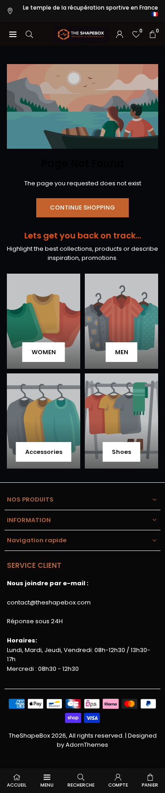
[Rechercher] (29, 34)
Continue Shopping (82, 207)
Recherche (80, 785)
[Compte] (119, 34)
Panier (150, 785)
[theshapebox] (81, 34)
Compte (118, 785)
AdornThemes (87, 744)
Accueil (17, 785)
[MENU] (13, 34)
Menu (47, 785)
